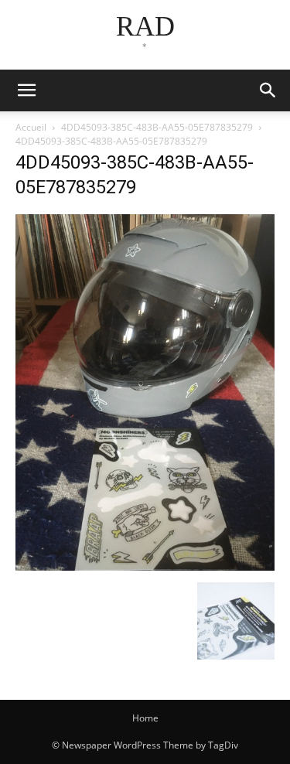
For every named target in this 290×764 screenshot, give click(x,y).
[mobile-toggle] (26, 90)
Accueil (30, 127)
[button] (268, 90)
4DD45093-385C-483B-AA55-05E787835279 (157, 127)
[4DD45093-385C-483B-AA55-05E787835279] (145, 566)
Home (145, 718)
